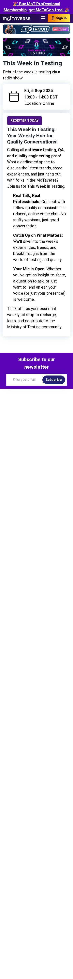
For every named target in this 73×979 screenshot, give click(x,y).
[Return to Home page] (16, 18)
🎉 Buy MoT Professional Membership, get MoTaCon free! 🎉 (37, 6)
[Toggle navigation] (43, 18)
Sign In (61, 18)
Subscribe (54, 380)
